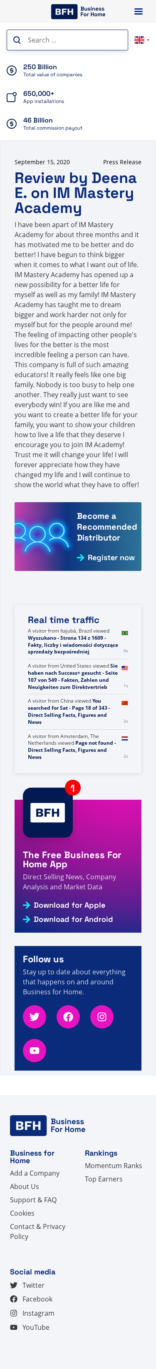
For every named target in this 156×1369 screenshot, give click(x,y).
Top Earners (104, 1179)
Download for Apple (69, 905)
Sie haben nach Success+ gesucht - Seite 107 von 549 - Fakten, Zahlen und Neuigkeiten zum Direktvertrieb (73, 711)
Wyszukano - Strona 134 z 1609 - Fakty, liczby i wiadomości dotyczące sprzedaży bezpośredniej (73, 680)
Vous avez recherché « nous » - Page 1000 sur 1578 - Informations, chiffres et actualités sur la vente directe (72, 641)
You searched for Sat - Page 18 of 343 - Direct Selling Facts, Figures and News (69, 747)
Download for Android (73, 919)
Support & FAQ (33, 1199)
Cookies (22, 1213)
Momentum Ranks (113, 1165)
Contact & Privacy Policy (37, 1231)
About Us (24, 1186)
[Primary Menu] (138, 11)
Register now (111, 557)
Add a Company (34, 1173)
